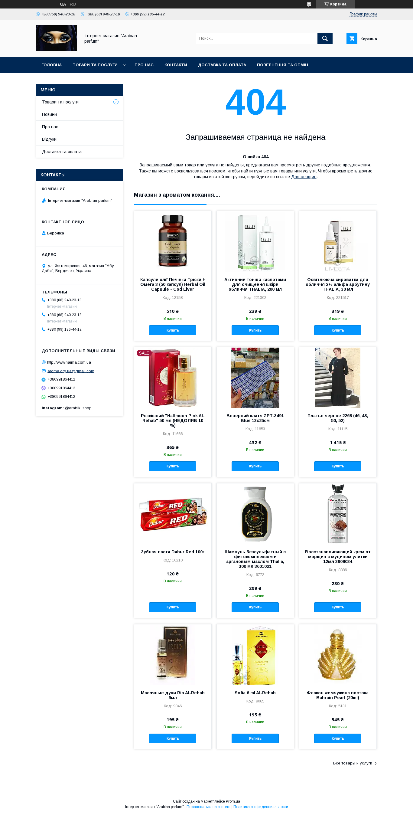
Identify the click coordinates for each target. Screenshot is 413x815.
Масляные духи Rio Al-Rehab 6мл (173, 695)
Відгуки (49, 139)
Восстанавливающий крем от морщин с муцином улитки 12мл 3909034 (338, 556)
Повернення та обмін (282, 65)
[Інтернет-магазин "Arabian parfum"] (56, 49)
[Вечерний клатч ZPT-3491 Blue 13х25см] (255, 377)
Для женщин (304, 176)
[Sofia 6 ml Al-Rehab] (255, 654)
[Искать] (325, 38)
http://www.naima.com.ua (69, 362)
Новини (49, 114)
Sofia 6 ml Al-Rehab (255, 692)
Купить (173, 330)
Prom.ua (233, 801)
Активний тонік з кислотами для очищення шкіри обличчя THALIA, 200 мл (255, 284)
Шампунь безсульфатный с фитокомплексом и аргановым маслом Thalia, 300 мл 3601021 (255, 559)
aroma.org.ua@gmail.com (70, 370)
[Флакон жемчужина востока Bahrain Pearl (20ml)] (337, 654)
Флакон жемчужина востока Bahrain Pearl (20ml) (338, 695)
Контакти (175, 65)
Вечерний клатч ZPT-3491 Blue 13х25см (255, 418)
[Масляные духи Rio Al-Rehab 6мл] (172, 654)
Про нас (144, 65)
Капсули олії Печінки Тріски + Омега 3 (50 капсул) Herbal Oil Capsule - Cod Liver (172, 284)
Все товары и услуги (352, 763)
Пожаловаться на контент (209, 807)
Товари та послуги (95, 65)
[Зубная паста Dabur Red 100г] (172, 513)
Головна (51, 65)
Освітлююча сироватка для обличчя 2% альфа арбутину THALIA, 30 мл (338, 284)
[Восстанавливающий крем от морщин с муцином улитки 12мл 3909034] (337, 513)
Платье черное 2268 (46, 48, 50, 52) (337, 418)
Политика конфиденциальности (260, 807)
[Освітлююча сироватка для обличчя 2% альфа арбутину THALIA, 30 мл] (337, 241)
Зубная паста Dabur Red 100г (172, 551)
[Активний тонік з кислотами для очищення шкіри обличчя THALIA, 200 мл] (255, 241)
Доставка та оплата (222, 65)
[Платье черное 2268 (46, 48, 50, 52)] (337, 377)
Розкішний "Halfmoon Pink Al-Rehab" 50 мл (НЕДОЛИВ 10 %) (173, 420)
